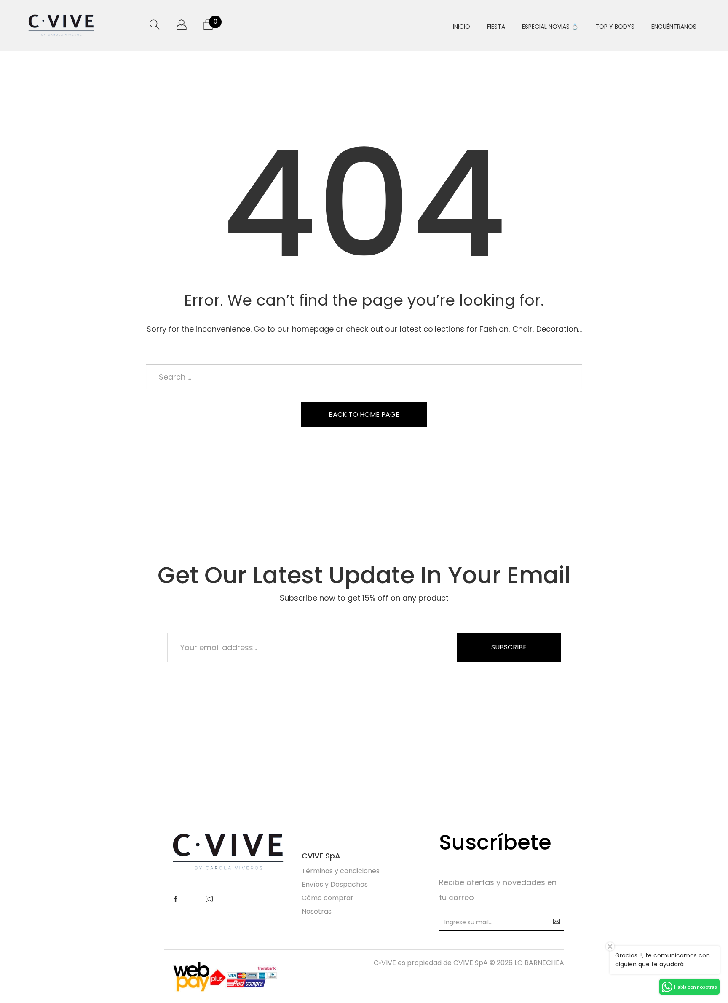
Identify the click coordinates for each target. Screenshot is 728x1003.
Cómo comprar (327, 898)
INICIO (461, 26)
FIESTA (496, 26)
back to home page (364, 414)
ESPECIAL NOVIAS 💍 (550, 26)
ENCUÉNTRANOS (673, 26)
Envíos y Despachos (335, 884)
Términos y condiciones (341, 871)
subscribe (509, 647)
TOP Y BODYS (614, 26)
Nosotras (317, 911)
